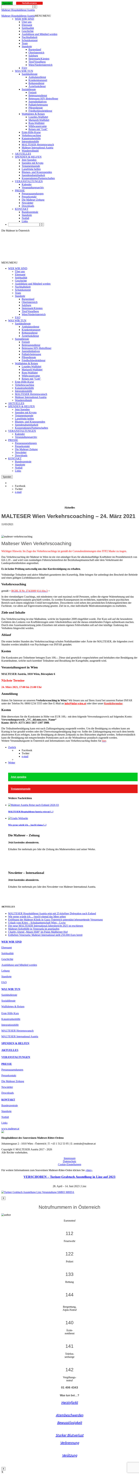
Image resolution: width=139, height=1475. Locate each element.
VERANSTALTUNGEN (29, 181)
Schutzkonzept (29, 40)
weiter (11, 855)
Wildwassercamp (37, 126)
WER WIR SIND (24, 18)
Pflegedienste (35, 107)
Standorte (27, 46)
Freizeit (32, 92)
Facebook (20, 485)
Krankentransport (37, 80)
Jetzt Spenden (29, 159)
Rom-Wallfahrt (36, 123)
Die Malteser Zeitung (33, 199)
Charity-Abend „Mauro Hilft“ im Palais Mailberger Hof (38, 931)
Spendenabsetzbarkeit (33, 175)
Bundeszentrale (30, 212)
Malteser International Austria (37, 147)
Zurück (12, 747)
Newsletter (27, 202)
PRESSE (20, 190)
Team (25, 43)
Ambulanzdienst (37, 77)
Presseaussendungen (33, 193)
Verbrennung (69, 1443)
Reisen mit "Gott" (38, 129)
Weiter (11, 762)
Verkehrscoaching (31, 135)
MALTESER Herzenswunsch (38, 144)
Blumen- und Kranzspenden (37, 172)
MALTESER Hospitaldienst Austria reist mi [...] (30, 811)
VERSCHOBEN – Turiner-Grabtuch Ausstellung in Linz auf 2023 (69, 1177)
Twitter (19, 489)
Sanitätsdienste (29, 74)
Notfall (25, 218)
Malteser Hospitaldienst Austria (18, 10)
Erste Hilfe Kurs (10, 1013)
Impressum (69, 1158)
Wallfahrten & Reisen (33, 113)
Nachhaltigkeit (29, 37)
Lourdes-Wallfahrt (38, 116)
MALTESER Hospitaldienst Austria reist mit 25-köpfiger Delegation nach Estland (52, 913)
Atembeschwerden (69, 1415)
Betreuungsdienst (37, 95)
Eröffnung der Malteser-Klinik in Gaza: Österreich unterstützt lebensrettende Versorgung (55, 919)
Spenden (7, 3)
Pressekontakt (29, 196)
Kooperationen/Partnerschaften (38, 178)
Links (25, 221)
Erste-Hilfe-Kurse (31, 132)
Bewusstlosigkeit (69, 1423)
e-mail (18, 492)
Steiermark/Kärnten (38, 58)
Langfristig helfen (31, 169)
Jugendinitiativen (37, 101)
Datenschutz (69, 1161)
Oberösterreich (36, 52)
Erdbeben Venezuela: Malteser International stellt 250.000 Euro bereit (45, 934)
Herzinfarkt (69, 1402)
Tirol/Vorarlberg (37, 61)
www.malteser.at (10, 1128)
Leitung (5, 970)
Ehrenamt (27, 25)
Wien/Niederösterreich (40, 64)
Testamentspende (31, 166)
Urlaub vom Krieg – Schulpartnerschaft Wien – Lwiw (37, 922)
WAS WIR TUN (24, 70)
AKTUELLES (23, 153)
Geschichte (28, 31)
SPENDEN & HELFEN (28, 156)
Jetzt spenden (18, 776)
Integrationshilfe (30, 141)
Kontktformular (113, 703)
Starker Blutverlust (70, 1435)
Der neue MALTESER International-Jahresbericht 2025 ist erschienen (45, 925)
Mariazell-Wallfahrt (38, 120)
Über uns (27, 21)
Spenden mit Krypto (32, 162)
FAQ (24, 67)
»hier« (88, 1170)
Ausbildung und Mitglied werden (39, 34)
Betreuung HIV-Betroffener (43, 98)
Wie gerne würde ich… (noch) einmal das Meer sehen (37, 916)
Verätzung (69, 1455)
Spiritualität (28, 28)
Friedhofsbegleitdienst (40, 110)
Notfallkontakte (29, 3)
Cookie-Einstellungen (69, 1164)
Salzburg (33, 55)
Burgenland (34, 49)
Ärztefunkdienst (37, 86)
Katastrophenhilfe (31, 138)
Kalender (27, 184)
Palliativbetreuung (38, 104)
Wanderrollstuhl (30, 150)
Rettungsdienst (36, 83)
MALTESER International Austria (19, 1036)
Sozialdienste (29, 89)
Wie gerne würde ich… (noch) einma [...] (27, 825)
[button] (43, 15)
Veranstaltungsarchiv (33, 187)
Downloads (28, 205)
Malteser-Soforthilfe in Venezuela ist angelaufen (33, 928)
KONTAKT (21, 208)
